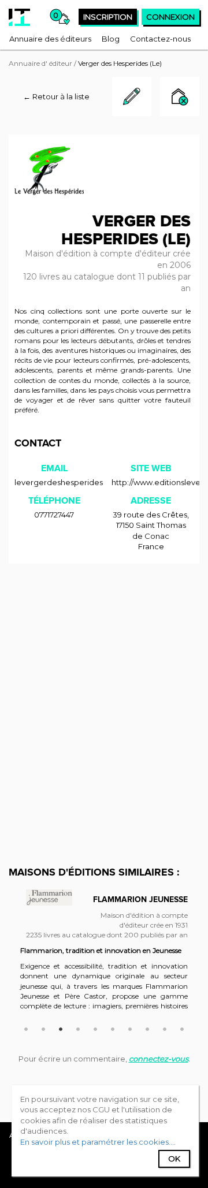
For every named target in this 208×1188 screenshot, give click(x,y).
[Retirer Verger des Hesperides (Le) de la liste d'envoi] (179, 98)
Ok (174, 1158)
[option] (104, 957)
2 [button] (43, 1027)
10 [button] (182, 1027)
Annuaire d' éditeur (40, 63)
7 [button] (130, 1027)
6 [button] (112, 1027)
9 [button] (164, 1027)
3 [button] (60, 1027)
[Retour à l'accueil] (19, 17)
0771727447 (54, 514)
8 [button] (147, 1027)
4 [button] (78, 1027)
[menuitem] (50, 38)
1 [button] (26, 1027)
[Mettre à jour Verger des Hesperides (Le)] (131, 113)
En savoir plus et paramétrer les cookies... (97, 1141)
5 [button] (95, 1027)
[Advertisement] (104, 679)
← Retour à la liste (56, 96)
